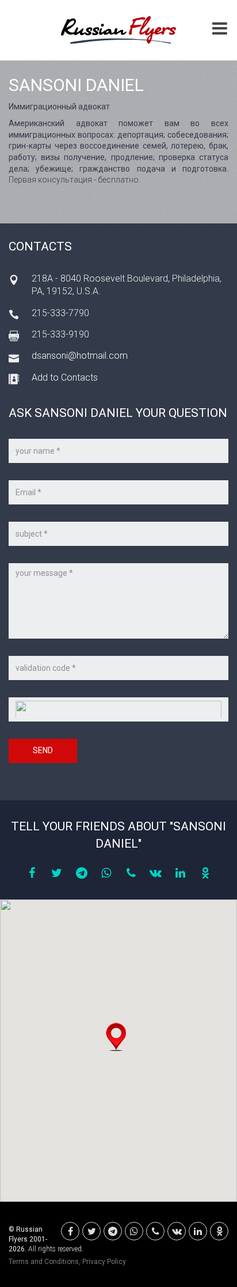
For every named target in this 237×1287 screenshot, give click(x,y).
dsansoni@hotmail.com (80, 355)
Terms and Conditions (44, 1262)
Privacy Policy (104, 1262)
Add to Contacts (65, 377)
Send (43, 750)
